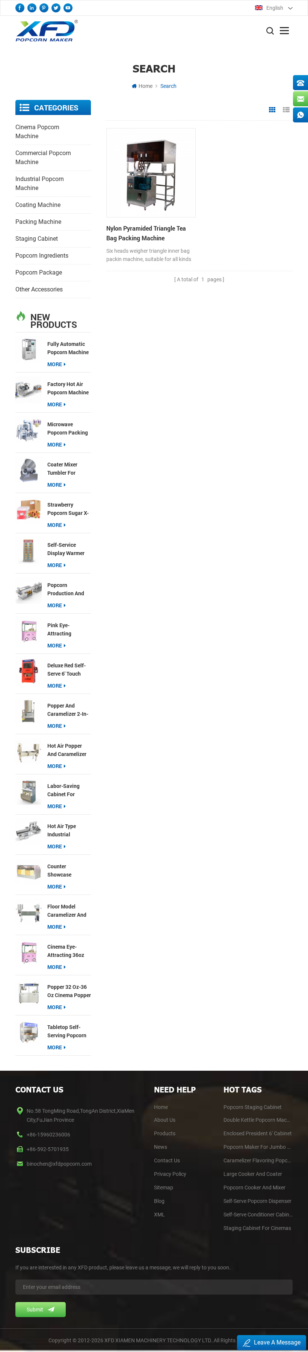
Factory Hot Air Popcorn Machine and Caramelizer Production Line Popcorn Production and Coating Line (68, 388)
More (54, 364)
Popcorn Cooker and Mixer (254, 1188)
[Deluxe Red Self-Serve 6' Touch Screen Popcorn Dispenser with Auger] (28, 671)
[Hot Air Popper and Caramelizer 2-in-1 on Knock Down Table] (28, 751)
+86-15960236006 (48, 1135)
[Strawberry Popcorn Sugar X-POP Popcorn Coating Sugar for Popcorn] (28, 510)
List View (286, 110)
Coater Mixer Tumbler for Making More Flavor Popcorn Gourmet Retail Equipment (65, 469)
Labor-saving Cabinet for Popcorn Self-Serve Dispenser (66, 790)
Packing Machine (38, 221)
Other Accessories (39, 289)
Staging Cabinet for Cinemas (257, 1228)
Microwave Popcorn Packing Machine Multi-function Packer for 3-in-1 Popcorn (67, 429)
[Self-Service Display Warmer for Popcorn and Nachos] (28, 550)
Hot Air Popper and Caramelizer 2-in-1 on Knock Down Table (66, 750)
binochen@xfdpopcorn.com (59, 1164)
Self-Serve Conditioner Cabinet (258, 1215)
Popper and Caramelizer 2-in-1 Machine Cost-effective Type (67, 710)
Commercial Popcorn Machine (43, 157)
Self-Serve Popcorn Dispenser (257, 1201)
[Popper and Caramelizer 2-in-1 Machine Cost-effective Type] (28, 711)
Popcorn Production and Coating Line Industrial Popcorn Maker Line (65, 589)
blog (159, 1201)
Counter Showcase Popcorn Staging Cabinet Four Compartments (67, 871)
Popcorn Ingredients (41, 255)
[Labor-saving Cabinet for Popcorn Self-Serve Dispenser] (28, 791)
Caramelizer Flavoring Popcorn (258, 1160)
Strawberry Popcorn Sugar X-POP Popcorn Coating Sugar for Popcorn (69, 509)
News (160, 1147)
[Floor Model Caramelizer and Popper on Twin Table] (28, 912)
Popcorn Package (38, 272)
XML (159, 1215)
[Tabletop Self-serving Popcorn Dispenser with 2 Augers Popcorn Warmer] (28, 1032)
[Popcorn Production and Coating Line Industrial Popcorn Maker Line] (28, 590)
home (161, 1107)
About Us (164, 1120)
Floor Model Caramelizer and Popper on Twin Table (66, 911)
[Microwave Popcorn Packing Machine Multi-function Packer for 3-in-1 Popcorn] (28, 429)
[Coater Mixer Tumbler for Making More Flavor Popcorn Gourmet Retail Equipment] (28, 470)
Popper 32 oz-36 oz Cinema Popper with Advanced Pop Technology (69, 991)
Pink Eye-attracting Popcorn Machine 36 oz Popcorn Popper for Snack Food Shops (68, 630)
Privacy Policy (170, 1174)
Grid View (272, 110)
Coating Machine (37, 204)
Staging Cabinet (36, 238)
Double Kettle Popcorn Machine (258, 1120)
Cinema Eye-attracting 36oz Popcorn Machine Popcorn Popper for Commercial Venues (68, 951)
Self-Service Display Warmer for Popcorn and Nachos (67, 549)
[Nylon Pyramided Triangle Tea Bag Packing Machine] (151, 172)
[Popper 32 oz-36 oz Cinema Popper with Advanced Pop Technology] (28, 992)
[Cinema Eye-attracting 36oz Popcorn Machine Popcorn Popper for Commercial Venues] (28, 952)
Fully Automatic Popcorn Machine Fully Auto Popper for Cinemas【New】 (68, 348)
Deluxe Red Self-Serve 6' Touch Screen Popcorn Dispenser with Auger (66, 670)
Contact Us (167, 1160)
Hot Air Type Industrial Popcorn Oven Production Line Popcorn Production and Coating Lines (66, 830)
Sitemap (163, 1188)
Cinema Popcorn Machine (37, 132)
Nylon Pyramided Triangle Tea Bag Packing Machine (146, 233)
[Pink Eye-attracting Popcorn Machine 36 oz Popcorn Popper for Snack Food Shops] (28, 630)
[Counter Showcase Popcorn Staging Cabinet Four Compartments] (28, 872)
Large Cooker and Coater (252, 1174)
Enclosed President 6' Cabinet (257, 1133)
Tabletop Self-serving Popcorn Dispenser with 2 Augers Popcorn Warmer (67, 1031)
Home (145, 86)
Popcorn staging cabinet (252, 1107)
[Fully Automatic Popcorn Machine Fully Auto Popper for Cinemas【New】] (28, 349)
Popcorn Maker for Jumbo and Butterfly (258, 1147)
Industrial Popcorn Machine (39, 183)
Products (164, 1133)
